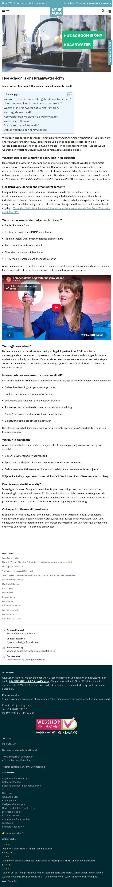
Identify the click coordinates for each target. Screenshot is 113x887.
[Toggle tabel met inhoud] (68, 94)
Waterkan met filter (10, 558)
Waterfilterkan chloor (11, 605)
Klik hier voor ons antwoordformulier (72, 698)
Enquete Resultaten (13, 826)
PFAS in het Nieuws (10, 584)
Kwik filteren (7, 588)
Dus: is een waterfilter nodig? (22, 125)
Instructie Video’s (12, 811)
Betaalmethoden (11, 781)
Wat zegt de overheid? (17, 112)
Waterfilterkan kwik (10, 610)
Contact (6, 789)
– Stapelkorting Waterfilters (17, 760)
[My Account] (103, 11)
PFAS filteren (7, 601)
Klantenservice (10, 815)
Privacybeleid (9, 800)
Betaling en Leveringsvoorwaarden (21, 785)
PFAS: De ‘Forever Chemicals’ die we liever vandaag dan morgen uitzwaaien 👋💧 (37, 562)
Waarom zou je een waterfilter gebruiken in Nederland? (38, 99)
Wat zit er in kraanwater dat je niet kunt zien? (31, 107)
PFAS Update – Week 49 (12, 566)
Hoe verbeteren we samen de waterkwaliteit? (32, 116)
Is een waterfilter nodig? (12, 579)
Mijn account (9, 743)
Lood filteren (7, 592)
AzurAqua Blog (10, 796)
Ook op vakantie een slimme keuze (25, 129)
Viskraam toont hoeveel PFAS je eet (17, 571)
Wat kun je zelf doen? (17, 121)
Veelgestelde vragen (13, 804)
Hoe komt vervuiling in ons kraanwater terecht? (33, 103)
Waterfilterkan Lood (10, 614)
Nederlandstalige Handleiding (18, 808)
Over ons (7, 793)
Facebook (7, 822)
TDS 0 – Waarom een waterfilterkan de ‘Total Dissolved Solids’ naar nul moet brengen (38, 575)
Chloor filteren (8, 597)
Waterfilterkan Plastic (11, 619)
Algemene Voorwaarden (15, 778)
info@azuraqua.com (22, 705)
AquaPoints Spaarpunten (16, 819)
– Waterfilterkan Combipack (17, 756)
